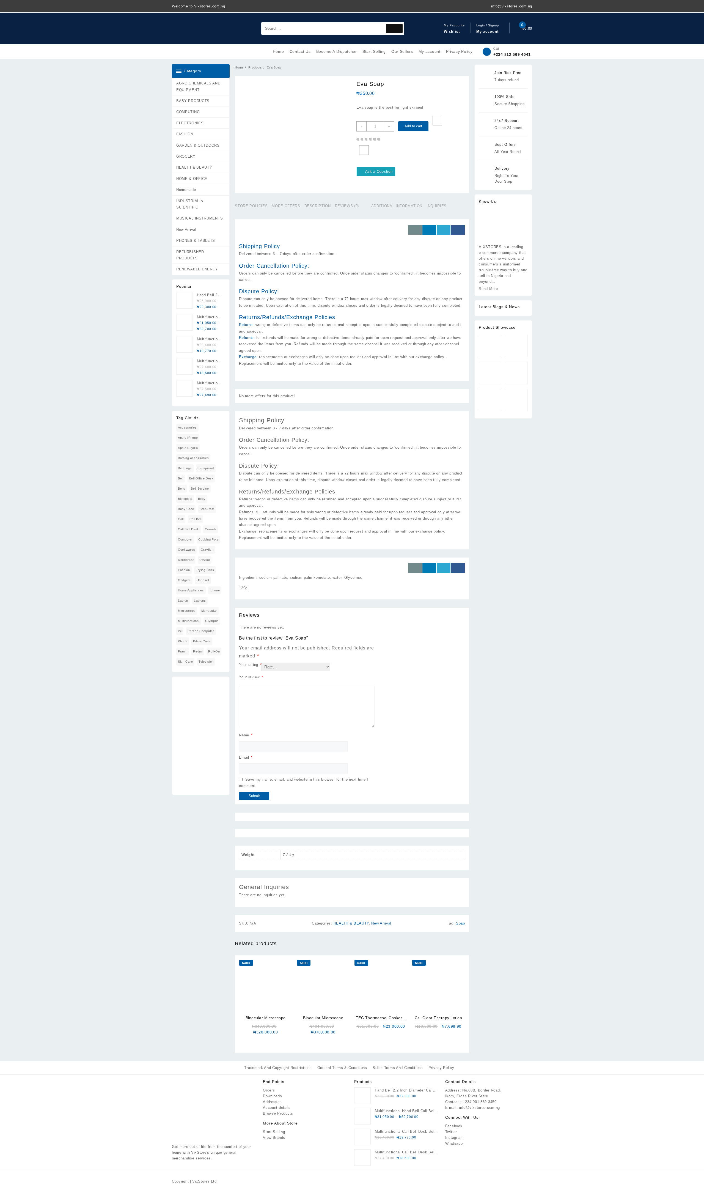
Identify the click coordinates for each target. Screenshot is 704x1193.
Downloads (272, 1096)
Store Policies (251, 206)
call (181, 519)
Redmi (198, 651)
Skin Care (185, 661)
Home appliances (191, 590)
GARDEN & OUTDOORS (198, 145)
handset (203, 580)
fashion (184, 570)
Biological (185, 498)
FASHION (184, 134)
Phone (183, 641)
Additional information (396, 206)
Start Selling (274, 1132)
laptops (200, 600)
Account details (277, 1108)
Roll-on (214, 651)
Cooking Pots (208, 539)
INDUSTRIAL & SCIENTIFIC (189, 204)
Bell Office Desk (201, 478)
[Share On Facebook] (458, 230)
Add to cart (413, 126)
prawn (183, 651)
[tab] (253, 206)
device (204, 559)
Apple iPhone (188, 437)
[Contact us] (415, 230)
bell (180, 478)
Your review (251, 677)
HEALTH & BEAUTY (194, 167)
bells (181, 488)
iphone (215, 590)
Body (202, 498)
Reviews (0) (347, 206)
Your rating (250, 665)
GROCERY (186, 156)
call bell (195, 519)
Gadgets (184, 580)
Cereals (211, 529)
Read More (488, 289)
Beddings (185, 468)
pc (180, 631)
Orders (269, 1090)
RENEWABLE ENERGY (197, 269)
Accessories (187, 427)
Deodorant (186, 559)
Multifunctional (189, 620)
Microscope (187, 610)
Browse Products (278, 1113)
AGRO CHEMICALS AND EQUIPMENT (198, 86)
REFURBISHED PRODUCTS (190, 255)
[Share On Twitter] (443, 230)
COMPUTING (188, 112)
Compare (364, 150)
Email (245, 757)
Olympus (212, 620)
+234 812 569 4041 (512, 54)
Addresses (272, 1102)
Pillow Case (202, 641)
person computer (201, 631)
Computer (185, 539)
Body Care (186, 509)
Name (245, 735)
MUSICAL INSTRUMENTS (199, 218)
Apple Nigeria (188, 447)
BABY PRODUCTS (193, 101)
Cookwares (186, 549)
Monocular (209, 610)
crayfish (207, 549)
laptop (183, 600)
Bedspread (205, 468)
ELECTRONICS (190, 123)
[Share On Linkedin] (429, 230)
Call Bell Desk (188, 529)
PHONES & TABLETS (195, 240)
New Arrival (186, 229)
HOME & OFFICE (191, 179)
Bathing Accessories (193, 458)
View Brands (274, 1138)
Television (206, 661)
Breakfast (207, 509)
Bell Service (200, 488)
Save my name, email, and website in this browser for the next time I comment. (303, 782)
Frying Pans (205, 570)
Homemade (186, 190)
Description (317, 206)
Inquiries (437, 206)
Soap (460, 923)
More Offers (286, 206)
